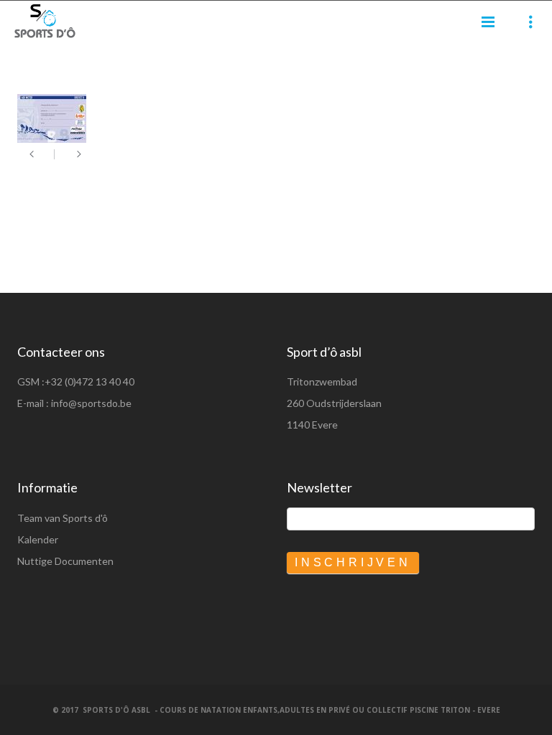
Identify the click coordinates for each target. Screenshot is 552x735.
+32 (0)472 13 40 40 (89, 381)
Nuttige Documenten (65, 561)
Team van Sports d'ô (62, 518)
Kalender (37, 539)
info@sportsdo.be (91, 403)
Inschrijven (353, 562)
